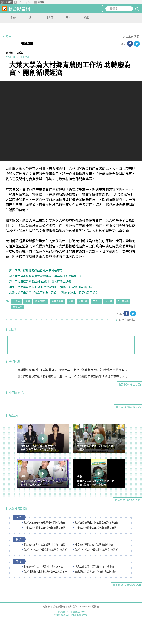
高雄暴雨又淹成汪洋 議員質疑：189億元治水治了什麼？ (44, 369)
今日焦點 (15, 361)
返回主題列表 (131, 36)
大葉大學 (83, 301)
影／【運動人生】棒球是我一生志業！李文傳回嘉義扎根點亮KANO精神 (47, 571)
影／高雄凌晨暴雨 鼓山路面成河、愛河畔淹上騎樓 (40, 281)
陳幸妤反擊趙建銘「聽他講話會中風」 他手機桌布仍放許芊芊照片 (44, 376)
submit (137, 8)
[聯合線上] (4, 8)
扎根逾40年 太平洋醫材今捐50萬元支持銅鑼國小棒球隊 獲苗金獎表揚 (47, 566)
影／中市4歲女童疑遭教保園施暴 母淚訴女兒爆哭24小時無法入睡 (47, 549)
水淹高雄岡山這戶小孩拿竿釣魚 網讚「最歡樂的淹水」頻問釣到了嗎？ (53, 292)
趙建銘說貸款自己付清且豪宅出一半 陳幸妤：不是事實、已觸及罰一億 (100, 369)
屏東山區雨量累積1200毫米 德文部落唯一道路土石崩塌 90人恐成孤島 (51, 287)
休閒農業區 (57, 301)
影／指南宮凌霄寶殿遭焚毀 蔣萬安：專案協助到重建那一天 (45, 276)
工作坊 (96, 301)
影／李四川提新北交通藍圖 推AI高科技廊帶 (35, 270)
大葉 (27, 301)
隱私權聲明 (59, 606)
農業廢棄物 (40, 301)
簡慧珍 (10, 52)
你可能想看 (16, 392)
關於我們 (72, 606)
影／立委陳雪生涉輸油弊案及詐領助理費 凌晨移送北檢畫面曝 (98, 522)
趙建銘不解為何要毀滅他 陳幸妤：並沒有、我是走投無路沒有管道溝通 (47, 544)
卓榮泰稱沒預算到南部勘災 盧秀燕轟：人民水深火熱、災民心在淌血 (100, 376)
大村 (71, 301)
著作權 (46, 606)
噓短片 (13, 415)
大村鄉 (108, 301)
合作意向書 (123, 301)
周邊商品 (17, 307)
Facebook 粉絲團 (89, 606)
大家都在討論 (18, 508)
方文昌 (16, 301)
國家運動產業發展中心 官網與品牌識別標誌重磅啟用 (98, 571)
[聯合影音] (19, 9)
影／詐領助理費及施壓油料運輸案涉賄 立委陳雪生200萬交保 (47, 522)
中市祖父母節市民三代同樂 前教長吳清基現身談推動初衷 (47, 527)
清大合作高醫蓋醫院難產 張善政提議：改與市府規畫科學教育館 (98, 566)
